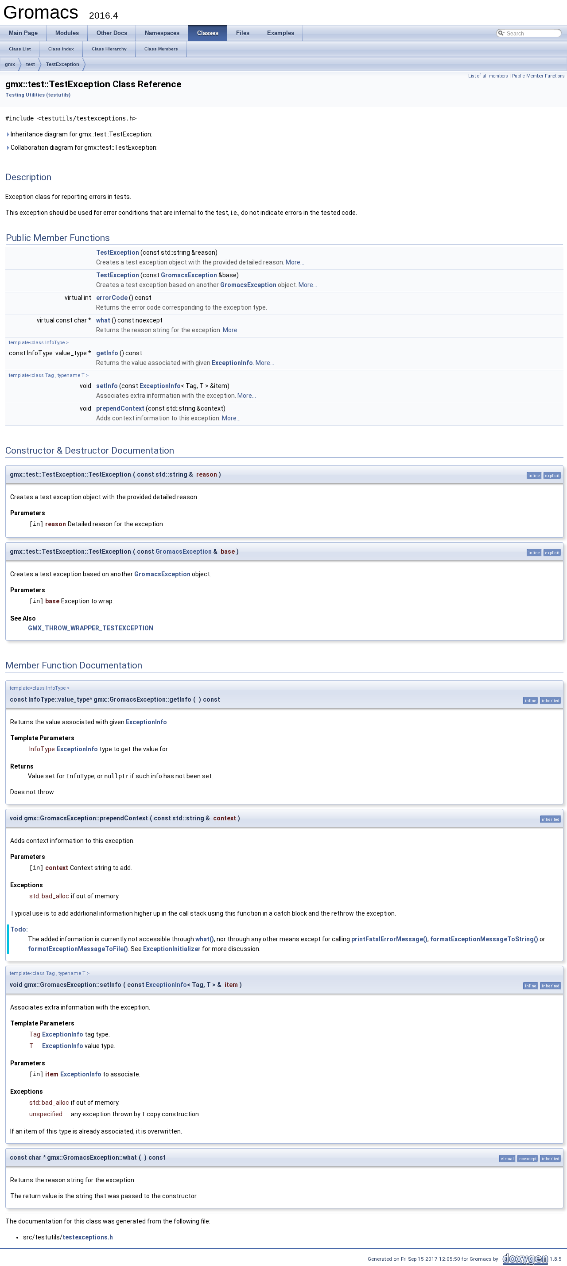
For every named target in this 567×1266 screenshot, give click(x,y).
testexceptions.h (87, 1237)
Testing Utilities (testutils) (37, 95)
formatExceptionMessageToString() (484, 939)
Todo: (19, 929)
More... (295, 262)
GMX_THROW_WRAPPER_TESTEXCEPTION (90, 628)
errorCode (112, 297)
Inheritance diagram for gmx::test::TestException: (80, 134)
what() (204, 939)
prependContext (120, 408)
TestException (62, 64)
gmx (10, 64)
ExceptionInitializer (172, 948)
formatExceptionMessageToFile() (78, 948)
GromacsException (189, 275)
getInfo (107, 353)
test (30, 64)
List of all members (488, 76)
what (103, 320)
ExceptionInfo (232, 362)
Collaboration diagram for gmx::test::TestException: (83, 147)
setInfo (107, 385)
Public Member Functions (538, 76)
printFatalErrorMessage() (389, 939)
